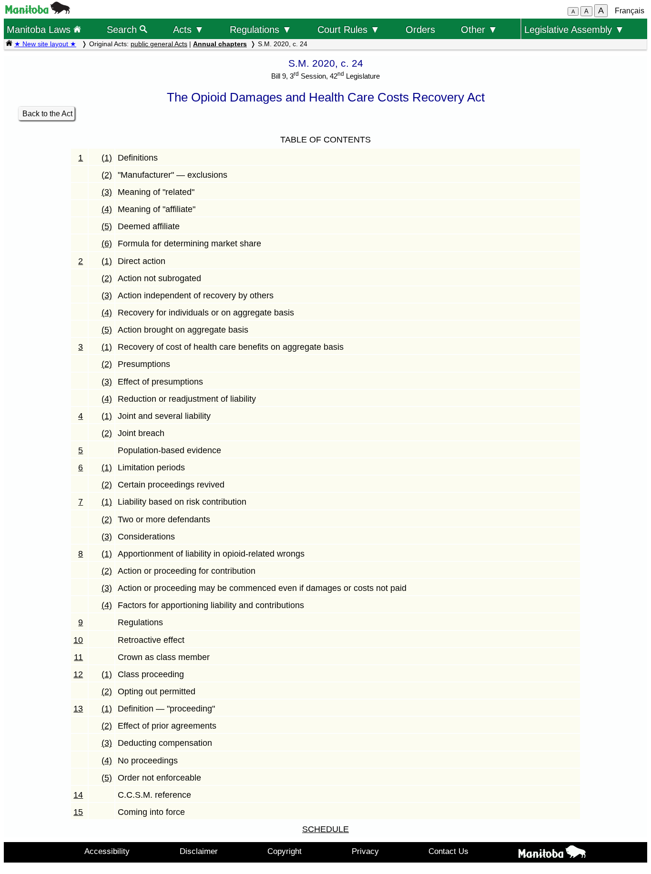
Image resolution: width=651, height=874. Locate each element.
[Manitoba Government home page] (552, 853)
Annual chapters (220, 44)
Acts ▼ (188, 29)
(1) (107, 158)
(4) (107, 209)
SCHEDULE (325, 829)
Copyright (284, 851)
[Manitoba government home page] (37, 11)
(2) (107, 175)
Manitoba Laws (40, 29)
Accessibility (107, 851)
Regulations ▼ (261, 29)
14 (78, 795)
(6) (107, 243)
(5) (107, 226)
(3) (107, 192)
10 (78, 640)
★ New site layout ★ (45, 44)
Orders (420, 29)
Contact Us (448, 851)
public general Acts (159, 44)
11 (78, 657)
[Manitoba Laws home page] (9, 44)
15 (78, 812)
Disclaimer (199, 851)
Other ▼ (479, 29)
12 (78, 674)
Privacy (365, 851)
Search (123, 29)
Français (629, 11)
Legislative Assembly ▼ (574, 29)
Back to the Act (47, 114)
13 (78, 708)
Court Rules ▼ (348, 29)
